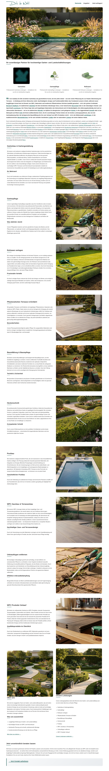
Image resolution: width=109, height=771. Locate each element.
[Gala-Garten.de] (17, 3)
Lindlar (51, 117)
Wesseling (16, 129)
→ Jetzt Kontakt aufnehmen (18, 761)
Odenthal (32, 106)
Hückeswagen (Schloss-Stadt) (57, 131)
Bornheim (68, 137)
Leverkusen (17, 108)
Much (67, 129)
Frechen (8, 137)
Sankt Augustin (34, 137)
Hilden (26, 135)
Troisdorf (50, 125)
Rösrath (40, 110)
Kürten (73, 110)
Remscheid (94, 129)
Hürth (22, 131)
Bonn (24, 140)
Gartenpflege (54, 86)
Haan (89, 135)
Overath (91, 110)
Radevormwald (88, 137)
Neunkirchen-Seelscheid (71, 127)
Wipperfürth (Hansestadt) (19, 133)
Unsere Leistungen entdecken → (64, 736)
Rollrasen (87, 86)
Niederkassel (47, 127)
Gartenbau (21, 86)
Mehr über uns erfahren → (14, 734)
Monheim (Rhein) (31, 127)
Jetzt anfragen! (97, 3)
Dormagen (77, 133)
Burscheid (75, 106)
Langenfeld (84, 123)
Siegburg (40, 129)
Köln (20, 113)
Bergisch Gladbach (12, 106)
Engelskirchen (30, 125)
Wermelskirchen (22, 117)
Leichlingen (87, 115)
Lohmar (68, 117)
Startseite (78, 3)
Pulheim (81, 131)
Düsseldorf (9, 125)
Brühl (45, 135)
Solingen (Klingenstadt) (85, 125)
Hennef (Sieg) (49, 137)
